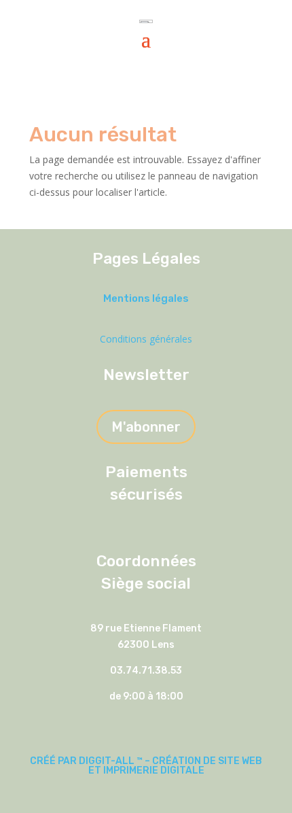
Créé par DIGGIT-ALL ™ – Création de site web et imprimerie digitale (146, 765)
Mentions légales (146, 298)
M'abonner (146, 427)
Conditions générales (146, 338)
